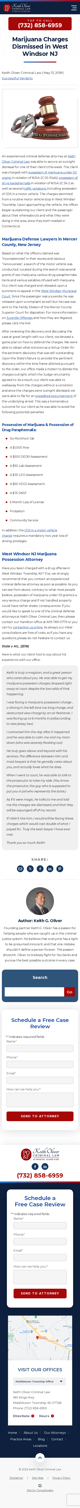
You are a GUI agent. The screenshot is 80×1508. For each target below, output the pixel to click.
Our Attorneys (55, 1433)
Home (12, 1433)
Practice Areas (20, 1439)
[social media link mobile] (35, 1166)
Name (12, 1041)
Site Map (38, 1478)
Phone (12, 1057)
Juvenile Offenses (20, 318)
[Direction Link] (40, 1317)
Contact (57, 1439)
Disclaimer (16, 1478)
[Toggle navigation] (74, 8)
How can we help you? (24, 1089)
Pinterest (59, 868)
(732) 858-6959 (40, 1175)
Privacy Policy (61, 1478)
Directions (21, 1416)
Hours (44, 1416)
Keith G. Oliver (48, 920)
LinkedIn (50, 868)
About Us (31, 1433)
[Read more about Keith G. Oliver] (40, 889)
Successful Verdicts (17, 78)
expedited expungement (54, 396)
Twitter (30, 868)
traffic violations (34, 188)
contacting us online (28, 627)
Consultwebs (44, 1490)
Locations (40, 1446)
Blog (41, 1439)
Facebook (40, 868)
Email (20, 868)
